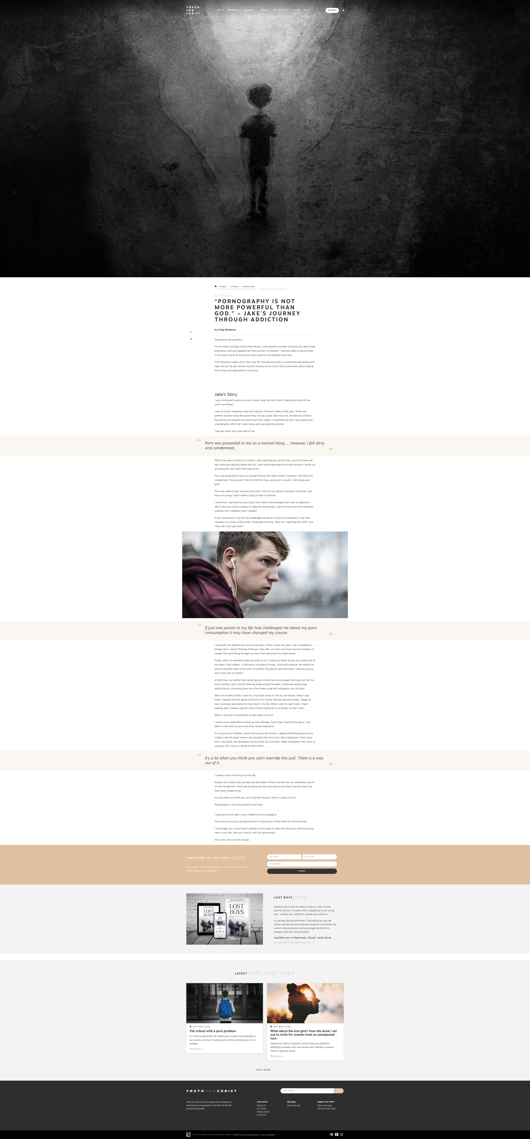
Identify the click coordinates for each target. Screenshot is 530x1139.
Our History (262, 1108)
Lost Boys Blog (248, 286)
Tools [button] (263, 10)
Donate (332, 10)
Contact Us (261, 1115)
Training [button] (249, 10)
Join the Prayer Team (326, 1108)
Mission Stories (263, 1112)
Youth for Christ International (246, 1135)
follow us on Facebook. (205, 871)
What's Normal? (294, 1105)
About (220, 10)
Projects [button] (232, 10)
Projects (223, 286)
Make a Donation (324, 1105)
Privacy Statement (267, 1135)
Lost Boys (234, 286)
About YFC (261, 1105)
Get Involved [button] (280, 10)
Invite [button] (307, 10)
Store (297, 10)
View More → (265, 1070)
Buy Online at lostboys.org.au (292, 943)
